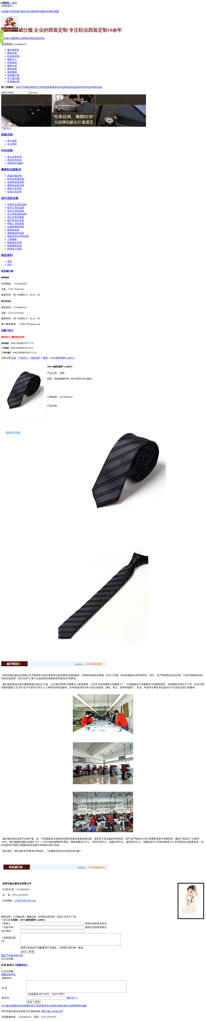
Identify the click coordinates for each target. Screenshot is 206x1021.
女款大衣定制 (14, 191)
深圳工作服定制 (24, 87)
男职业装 (98, 87)
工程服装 (12, 239)
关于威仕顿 (7, 1005)
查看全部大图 (13, 432)
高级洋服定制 (14, 176)
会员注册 (28, 11)
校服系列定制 (14, 242)
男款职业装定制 (15, 185)
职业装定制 (39, 38)
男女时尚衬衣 (14, 160)
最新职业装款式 (11, 169)
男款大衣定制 (14, 188)
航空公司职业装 (41, 87)
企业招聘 (71, 1005)
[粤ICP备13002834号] (52, 1011)
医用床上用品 (14, 249)
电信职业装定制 (74, 87)
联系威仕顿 (7, 271)
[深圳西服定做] (73, 126)
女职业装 (88, 87)
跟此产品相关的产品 (12, 955)
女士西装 (12, 144)
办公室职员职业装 (17, 214)
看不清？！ (73, 998)
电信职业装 (13, 230)
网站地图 (54, 11)
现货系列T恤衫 (15, 163)
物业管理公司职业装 (18, 236)
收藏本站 (44, 11)
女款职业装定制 (15, 182)
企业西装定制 (25, 38)
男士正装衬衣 (14, 157)
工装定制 (39, 1005)
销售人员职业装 (15, 223)
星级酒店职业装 (57, 87)
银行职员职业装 (15, 220)
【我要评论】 (21, 965)
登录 (36, 11)
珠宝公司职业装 (15, 211)
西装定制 (7, 134)
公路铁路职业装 (15, 226)
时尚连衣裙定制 (15, 179)
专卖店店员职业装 (17, 204)
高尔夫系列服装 (15, 217)
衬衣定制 (7, 150)
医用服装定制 (14, 245)
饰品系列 (7, 255)
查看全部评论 (8, 974)
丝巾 (9, 264)
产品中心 (6, 128)
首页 (13, 358)
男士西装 (12, 141)
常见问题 (49, 1005)
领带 (9, 261)
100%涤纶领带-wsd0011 (62, 358)
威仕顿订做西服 (9, 38)
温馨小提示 (7, 330)
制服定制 (28, 1005)
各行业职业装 (9, 198)
